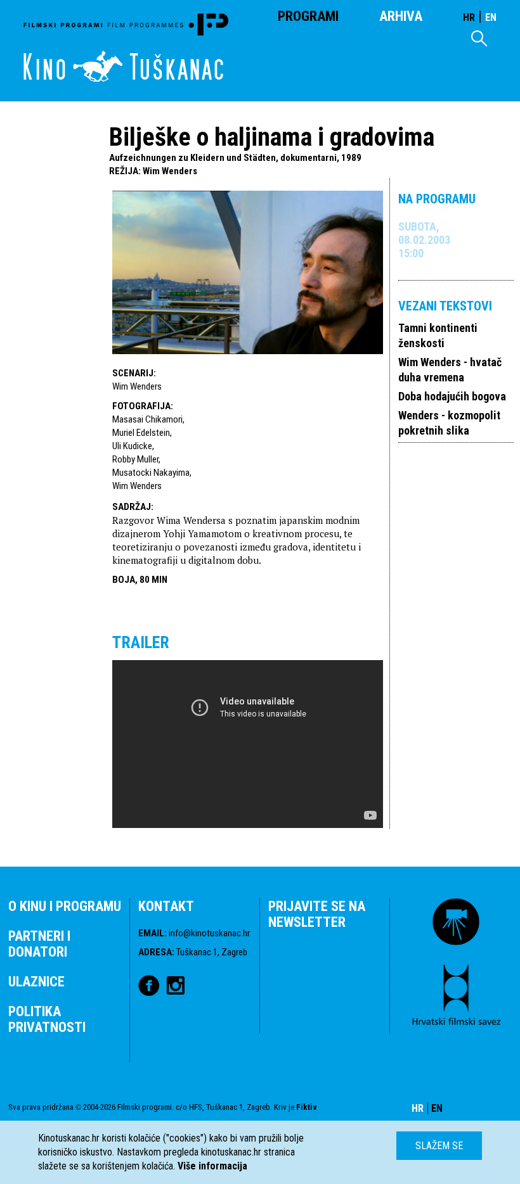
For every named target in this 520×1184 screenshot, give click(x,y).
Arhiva (400, 16)
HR (469, 17)
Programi (308, 16)
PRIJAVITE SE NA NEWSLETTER (316, 914)
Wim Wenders (170, 171)
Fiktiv (306, 1107)
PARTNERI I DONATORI (39, 944)
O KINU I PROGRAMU (64, 906)
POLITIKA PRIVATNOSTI (47, 1019)
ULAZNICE (36, 982)
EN (491, 17)
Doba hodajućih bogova (452, 396)
